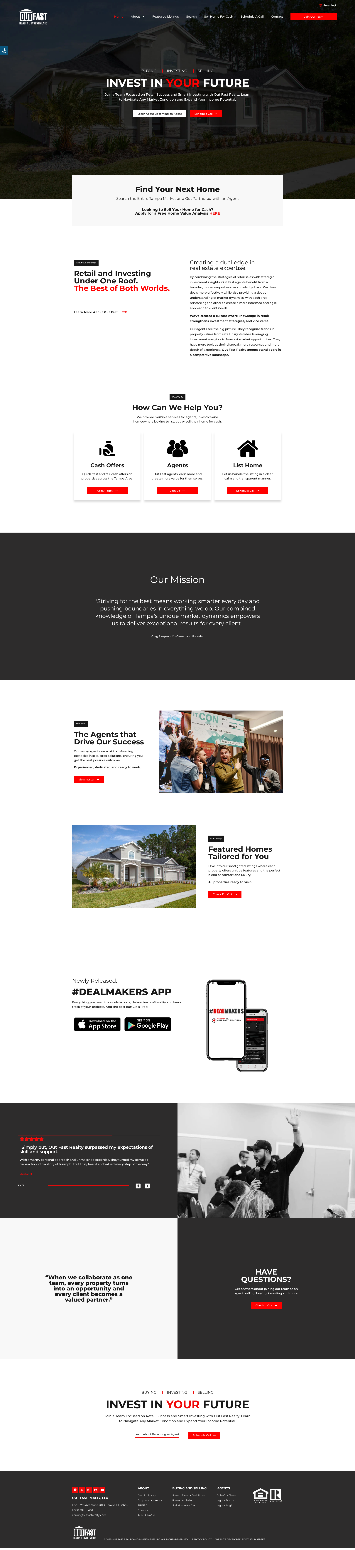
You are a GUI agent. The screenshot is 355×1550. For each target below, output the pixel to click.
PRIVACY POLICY (202, 1539)
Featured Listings (165, 16)
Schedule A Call (252, 16)
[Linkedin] (96, 1490)
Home (118, 16)
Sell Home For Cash (218, 16)
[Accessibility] (4, 50)
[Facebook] (75, 1490)
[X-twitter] (82, 1490)
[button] (86, 263)
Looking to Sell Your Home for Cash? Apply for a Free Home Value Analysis (177, 211)
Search (191, 16)
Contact (277, 16)
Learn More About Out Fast (96, 312)
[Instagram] (89, 1490)
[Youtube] (102, 1490)
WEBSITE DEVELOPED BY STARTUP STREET (240, 1539)
